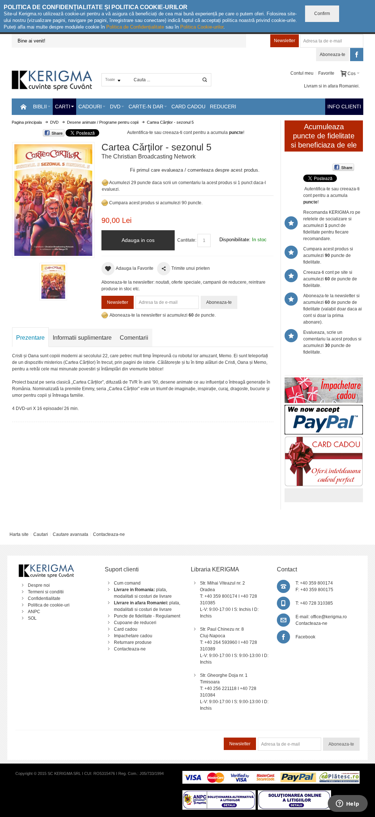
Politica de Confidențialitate (135, 27)
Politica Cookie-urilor (201, 27)
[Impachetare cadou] (324, 380)
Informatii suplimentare (82, 338)
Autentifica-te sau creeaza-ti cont (159, 132)
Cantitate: (186, 240)
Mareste (52, 198)
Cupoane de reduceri (135, 622)
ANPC (34, 611)
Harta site (19, 534)
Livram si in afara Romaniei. (332, 86)
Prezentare (30, 338)
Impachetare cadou (133, 635)
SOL (32, 618)
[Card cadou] (324, 439)
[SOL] (294, 793)
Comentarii (134, 338)
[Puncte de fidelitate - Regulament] (104, 202)
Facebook (305, 636)
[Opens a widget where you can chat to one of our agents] (347, 804)
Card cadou (125, 629)
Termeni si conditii (46, 591)
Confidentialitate (44, 598)
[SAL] (219, 793)
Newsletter (284, 40)
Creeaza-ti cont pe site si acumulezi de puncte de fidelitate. (330, 279)
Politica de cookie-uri (49, 605)
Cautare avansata (70, 534)
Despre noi (39, 585)
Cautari (40, 534)
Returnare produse (133, 642)
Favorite (326, 73)
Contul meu (301, 73)
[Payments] (270, 774)
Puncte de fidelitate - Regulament (147, 616)
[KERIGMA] (52, 79)
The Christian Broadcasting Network (148, 156)
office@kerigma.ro (329, 616)
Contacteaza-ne (109, 534)
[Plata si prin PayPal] (324, 408)
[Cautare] (204, 80)
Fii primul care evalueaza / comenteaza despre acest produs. (195, 170)
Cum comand (127, 583)
